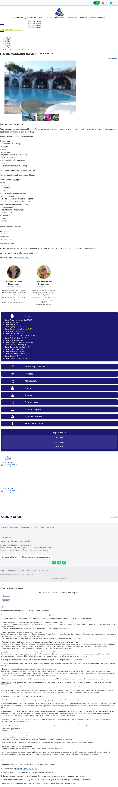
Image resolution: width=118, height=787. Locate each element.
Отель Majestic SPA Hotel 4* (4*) (17, 354)
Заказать (6, 601)
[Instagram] (59, 562)
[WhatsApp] (54, 562)
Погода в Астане (7, 488)
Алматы (8, 456)
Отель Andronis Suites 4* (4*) (15, 338)
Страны (42, 18)
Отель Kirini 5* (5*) (12, 324)
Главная (8, 37)
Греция (7, 44)
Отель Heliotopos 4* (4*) (14, 349)
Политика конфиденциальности (36, 557)
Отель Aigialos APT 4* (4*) (14, 333)
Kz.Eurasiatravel (59, 12)
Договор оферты (9, 557)
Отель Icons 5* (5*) (12, 322)
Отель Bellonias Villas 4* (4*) (15, 345)
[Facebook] (64, 562)
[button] (78, 62)
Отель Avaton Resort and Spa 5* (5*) (18, 320)
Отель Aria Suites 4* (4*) (14, 340)
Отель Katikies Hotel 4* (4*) (15, 351)
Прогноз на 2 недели (9, 467)
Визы (49, 18)
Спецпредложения (26, 527)
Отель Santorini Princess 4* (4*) (16, 358)
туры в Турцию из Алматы (19, 550)
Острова (8, 46)
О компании (18, 18)
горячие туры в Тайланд (39, 550)
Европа (7, 42)
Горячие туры (59, 18)
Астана (8, 458)
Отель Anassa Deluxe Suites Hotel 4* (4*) (20, 336)
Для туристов (30, 18)
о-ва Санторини (11, 48)
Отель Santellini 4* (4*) (13, 356)
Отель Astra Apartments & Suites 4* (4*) (19, 342)
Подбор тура (73, 18)
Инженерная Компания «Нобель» (39, 571)
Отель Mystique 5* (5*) (13, 327)
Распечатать (112, 58)
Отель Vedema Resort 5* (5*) (15, 331)
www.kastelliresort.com (19, 258)
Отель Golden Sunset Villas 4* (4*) (17, 347)
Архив (113, 517)
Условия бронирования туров (92, 18)
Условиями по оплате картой (26, 768)
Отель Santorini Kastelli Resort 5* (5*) (18, 329)
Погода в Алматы (7, 462)
